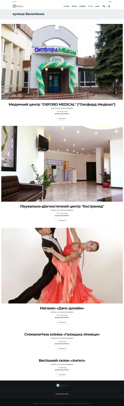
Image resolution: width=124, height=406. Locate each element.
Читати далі (61, 118)
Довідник (82, 6)
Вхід (110, 1)
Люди (97, 6)
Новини (74, 6)
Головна (66, 6)
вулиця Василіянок (62, 114)
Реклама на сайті (62, 394)
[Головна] (18, 6)
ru (15, 1)
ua (13, 1)
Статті (90, 6)
